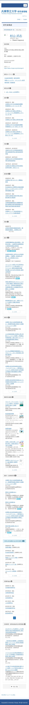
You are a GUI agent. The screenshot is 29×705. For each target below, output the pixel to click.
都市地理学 (17, 78)
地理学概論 (8, 547)
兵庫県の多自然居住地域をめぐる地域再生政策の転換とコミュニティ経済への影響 (14, 381)
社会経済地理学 (9, 78)
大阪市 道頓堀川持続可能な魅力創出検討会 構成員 (14, 196)
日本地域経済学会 (10, 608)
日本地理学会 (9, 598)
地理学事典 (8, 428)
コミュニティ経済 (20, 80)
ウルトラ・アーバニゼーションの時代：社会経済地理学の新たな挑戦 (12, 403)
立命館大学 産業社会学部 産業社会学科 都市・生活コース (14, 166)
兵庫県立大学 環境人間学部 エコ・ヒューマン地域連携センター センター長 (14, 112)
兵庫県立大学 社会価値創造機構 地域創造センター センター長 (14, 105)
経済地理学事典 (9, 413)
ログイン (24, 16)
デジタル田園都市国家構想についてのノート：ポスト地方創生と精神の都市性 (14, 352)
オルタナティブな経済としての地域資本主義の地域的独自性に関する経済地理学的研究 (14, 630)
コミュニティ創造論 (10, 571)
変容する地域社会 (10, 502)
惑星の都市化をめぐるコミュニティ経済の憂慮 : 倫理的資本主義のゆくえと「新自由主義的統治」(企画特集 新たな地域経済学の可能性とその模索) (14, 285)
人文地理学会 (9, 603)
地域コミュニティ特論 (11, 557)
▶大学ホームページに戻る (8, 695)
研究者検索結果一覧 (9, 30)
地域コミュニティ (9, 80)
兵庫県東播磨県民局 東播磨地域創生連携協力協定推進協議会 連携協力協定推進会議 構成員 (14, 204)
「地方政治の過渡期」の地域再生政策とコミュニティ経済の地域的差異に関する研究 (14, 642)
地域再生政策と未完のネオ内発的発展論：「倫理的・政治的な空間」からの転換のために (14, 256)
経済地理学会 (9, 613)
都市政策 (7, 82)
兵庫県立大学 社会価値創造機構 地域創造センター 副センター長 (14, 125)
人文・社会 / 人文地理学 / (12, 92)
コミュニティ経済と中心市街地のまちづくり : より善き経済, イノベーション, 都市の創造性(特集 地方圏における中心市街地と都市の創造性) (14, 268)
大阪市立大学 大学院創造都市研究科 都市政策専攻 (14, 159)
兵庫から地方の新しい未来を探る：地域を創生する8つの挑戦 (12, 443)
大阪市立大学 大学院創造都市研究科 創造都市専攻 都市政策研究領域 (14, 152)
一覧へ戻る (15, 686)
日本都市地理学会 (10, 587)
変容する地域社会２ (10, 492)
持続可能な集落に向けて (12, 526)
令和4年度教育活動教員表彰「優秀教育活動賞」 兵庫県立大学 (14, 229)
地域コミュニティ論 (10, 564)
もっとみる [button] (14, 138)
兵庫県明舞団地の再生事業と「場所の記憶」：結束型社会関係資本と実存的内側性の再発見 (14, 244)
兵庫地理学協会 (9, 592)
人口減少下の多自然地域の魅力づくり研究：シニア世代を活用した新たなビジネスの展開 (14, 668)
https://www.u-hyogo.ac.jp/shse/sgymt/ (14, 68)
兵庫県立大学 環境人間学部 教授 (14, 119)
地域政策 (12, 82)
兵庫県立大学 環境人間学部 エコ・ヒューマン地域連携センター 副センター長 (14, 133)
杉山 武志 (16, 36)
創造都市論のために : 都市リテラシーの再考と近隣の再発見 (14, 301)
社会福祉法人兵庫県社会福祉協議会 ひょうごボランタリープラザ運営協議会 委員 (14, 188)
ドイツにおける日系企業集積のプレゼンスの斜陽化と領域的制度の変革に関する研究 (14, 654)
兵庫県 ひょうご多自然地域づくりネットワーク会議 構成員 (14, 212)
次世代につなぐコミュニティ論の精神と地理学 (12, 461)
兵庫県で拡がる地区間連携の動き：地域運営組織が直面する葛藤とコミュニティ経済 (14, 323)
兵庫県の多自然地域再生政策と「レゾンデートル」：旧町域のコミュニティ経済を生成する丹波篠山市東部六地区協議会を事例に (14, 368)
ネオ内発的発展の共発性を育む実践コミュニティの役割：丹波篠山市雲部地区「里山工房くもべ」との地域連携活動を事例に (14, 336)
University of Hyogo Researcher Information (12, 13)
